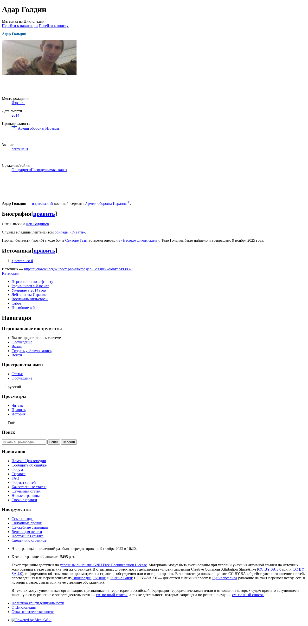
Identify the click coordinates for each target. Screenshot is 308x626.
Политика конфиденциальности (38, 603)
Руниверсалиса (224, 578)
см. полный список (112, 595)
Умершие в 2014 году (29, 290)
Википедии (81, 578)
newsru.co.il (23, 261)
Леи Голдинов (37, 224)
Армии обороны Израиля (106, 203)
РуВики (99, 578)
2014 (15, 115)
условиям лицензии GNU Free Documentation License (103, 565)
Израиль (18, 103)
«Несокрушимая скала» (140, 240)
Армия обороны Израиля (38, 128)
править (44, 214)
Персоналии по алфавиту (32, 282)
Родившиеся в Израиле (30, 286)
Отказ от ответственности (33, 612)
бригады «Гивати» (70, 232)
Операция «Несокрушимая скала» (39, 170)
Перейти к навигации (20, 26)
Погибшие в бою (25, 308)
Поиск (8, 432)
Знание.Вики (121, 578)
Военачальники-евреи (30, 299)
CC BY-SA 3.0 (269, 569)
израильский (42, 203)
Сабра (16, 303)
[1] (128, 202)
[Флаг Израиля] (14, 128)
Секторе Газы (76, 240)
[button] (4, 386)
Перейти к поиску (54, 26)
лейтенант (20, 149)
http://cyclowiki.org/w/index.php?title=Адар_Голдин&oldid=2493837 (78, 269)
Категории (10, 273)
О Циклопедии (24, 607)
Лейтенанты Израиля (29, 295)
